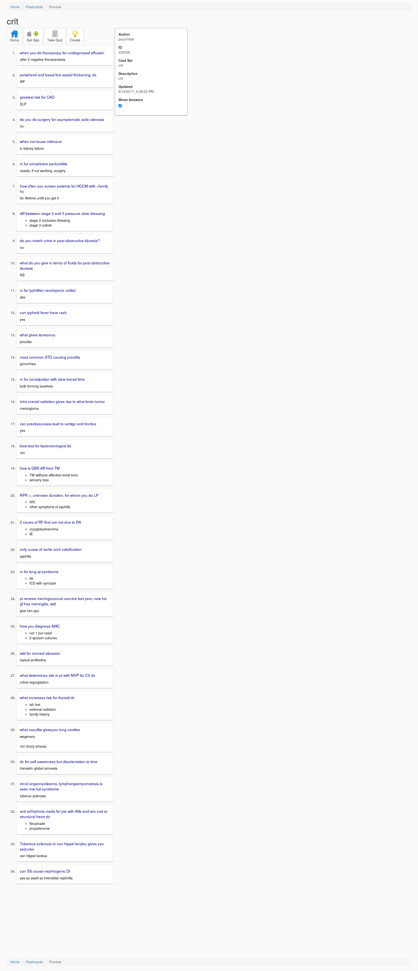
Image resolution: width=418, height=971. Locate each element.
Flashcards (34, 6)
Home (15, 6)
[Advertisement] (153, 163)
